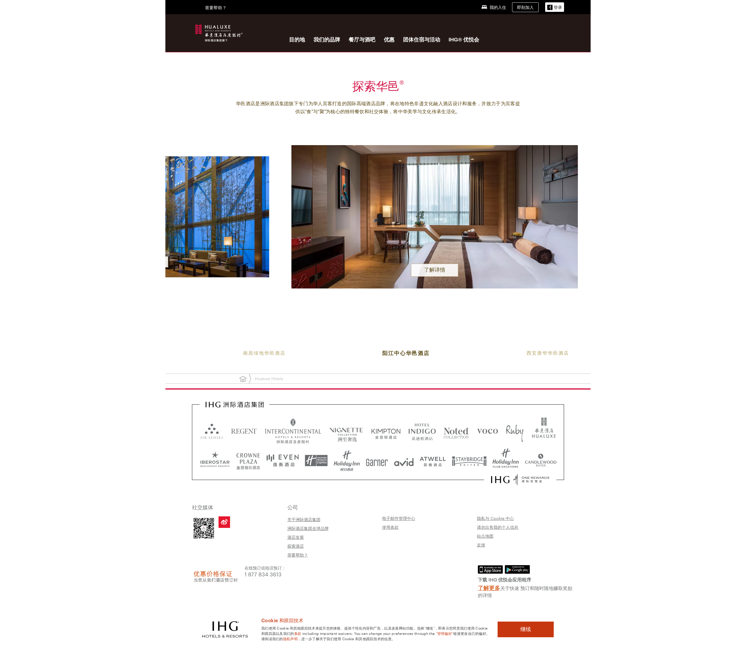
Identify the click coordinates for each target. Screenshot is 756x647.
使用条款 (390, 527)
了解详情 (378, 270)
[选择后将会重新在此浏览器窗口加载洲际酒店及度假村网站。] (293, 431)
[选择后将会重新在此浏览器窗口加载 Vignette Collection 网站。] (346, 429)
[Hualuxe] (218, 32)
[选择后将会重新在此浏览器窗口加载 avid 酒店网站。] (404, 460)
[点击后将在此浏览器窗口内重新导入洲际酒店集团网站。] (235, 404)
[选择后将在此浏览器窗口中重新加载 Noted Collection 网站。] (456, 431)
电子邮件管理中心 (398, 518)
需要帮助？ (297, 555)
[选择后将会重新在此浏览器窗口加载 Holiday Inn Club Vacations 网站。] (506, 460)
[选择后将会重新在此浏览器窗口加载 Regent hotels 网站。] (244, 431)
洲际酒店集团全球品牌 (308, 528)
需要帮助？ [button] (216, 7)
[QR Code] (204, 528)
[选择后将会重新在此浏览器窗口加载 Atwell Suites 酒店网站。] (433, 460)
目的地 (297, 40)
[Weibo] (224, 522)
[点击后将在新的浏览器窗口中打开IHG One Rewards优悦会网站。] (520, 480)
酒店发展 (295, 537)
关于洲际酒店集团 (303, 519)
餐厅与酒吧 (362, 40)
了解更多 (489, 587)
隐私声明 (290, 638)
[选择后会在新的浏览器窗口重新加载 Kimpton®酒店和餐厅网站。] (385, 431)
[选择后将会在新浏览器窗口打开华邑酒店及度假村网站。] (544, 431)
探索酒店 (295, 546)
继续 (525, 629)
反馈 (481, 545)
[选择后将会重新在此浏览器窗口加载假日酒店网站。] (347, 460)
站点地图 (485, 536)
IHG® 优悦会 (464, 40)
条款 (298, 633)
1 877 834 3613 (263, 573)
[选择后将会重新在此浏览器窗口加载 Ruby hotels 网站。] (514, 431)
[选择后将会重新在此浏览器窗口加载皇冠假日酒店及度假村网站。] (248, 460)
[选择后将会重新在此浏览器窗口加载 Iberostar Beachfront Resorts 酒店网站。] (215, 460)
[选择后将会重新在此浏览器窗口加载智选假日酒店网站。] (316, 460)
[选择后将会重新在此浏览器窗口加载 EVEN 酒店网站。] (282, 460)
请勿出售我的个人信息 (497, 527)
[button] (554, 7)
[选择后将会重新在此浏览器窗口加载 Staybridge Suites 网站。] (469, 460)
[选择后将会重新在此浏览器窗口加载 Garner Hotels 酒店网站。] (377, 460)
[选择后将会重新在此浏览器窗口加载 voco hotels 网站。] (487, 431)
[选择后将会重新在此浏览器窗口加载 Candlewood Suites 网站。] (540, 460)
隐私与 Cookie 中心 (495, 518)
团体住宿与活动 (421, 40)
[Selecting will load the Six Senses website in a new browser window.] (212, 431)
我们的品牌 (327, 40)
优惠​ (389, 40)
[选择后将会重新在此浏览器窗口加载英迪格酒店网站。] (422, 431)
